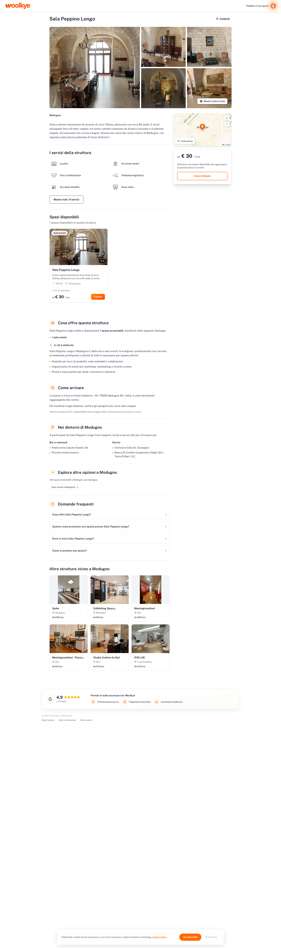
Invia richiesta (202, 175)
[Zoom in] (226, 118)
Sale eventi (86, 720)
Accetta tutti (190, 937)
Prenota (98, 296)
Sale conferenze (67, 720)
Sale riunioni (48, 720)
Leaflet (227, 144)
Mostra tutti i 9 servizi (66, 199)
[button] (202, 126)
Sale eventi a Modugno (63, 487)
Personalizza (211, 937)
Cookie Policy (159, 937)
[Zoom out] (226, 124)
